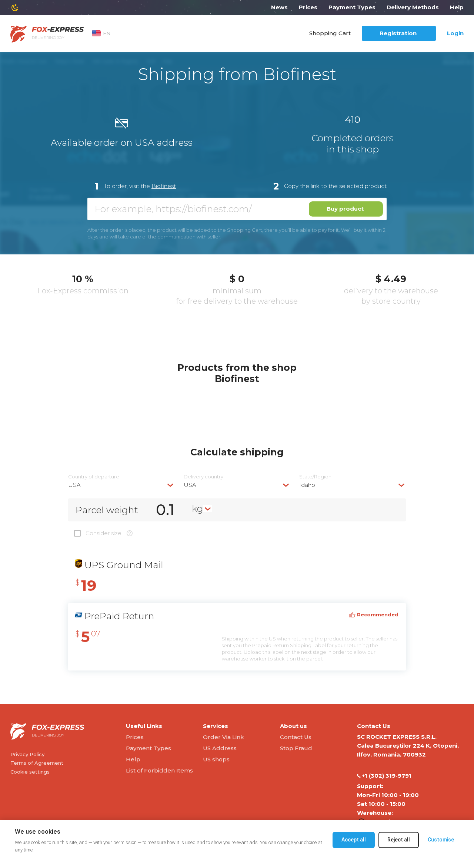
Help (457, 7)
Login (455, 33)
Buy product (345, 208)
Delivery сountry (203, 476)
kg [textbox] (197, 508)
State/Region (315, 476)
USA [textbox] (74, 484)
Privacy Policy (27, 754)
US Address (220, 748)
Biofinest (163, 186)
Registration (398, 33)
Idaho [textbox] (307, 484)
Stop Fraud (296, 748)
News (279, 7)
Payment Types (351, 7)
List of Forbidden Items (159, 770)
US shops (216, 759)
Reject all (398, 840)
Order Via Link (223, 737)
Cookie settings (30, 772)
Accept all (353, 840)
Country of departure (93, 476)
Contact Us (295, 737)
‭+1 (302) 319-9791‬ (386, 775)
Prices (308, 7)
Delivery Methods (413, 7)
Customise (441, 840)
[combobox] (121, 485)
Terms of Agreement (36, 763)
